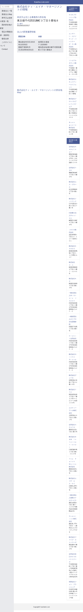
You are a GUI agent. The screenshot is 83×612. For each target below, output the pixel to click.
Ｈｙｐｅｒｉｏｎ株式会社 (72, 518)
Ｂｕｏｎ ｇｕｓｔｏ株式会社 (72, 124)
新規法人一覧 (7, 11)
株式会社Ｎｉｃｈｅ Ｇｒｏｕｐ (72, 356)
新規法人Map (7, 14)
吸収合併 (5, 39)
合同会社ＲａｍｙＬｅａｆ (72, 149)
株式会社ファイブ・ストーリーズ (72, 539)
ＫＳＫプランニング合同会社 (72, 17)
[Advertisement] (11, 63)
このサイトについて (6, 44)
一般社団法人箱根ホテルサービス (72, 497)
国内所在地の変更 (6, 26)
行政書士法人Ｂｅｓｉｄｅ (72, 215)
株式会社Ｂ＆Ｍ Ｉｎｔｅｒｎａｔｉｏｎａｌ (72, 442)
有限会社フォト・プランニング (72, 584)
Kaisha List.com (41, 2)
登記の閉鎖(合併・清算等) (6, 33)
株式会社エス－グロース (72, 184)
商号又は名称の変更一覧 (6, 19)
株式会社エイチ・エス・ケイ (72, 480)
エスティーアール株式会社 (72, 410)
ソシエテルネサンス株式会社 (72, 63)
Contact (5, 49)
